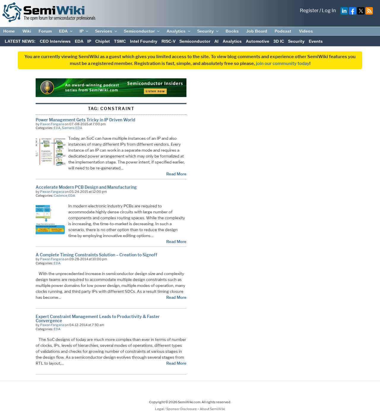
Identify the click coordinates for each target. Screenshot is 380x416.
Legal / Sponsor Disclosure (176, 409)
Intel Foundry (143, 41)
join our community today (282, 63)
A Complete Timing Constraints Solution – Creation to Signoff (96, 254)
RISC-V (168, 41)
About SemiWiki (212, 409)
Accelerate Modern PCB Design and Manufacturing (86, 187)
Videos (306, 31)
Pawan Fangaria (52, 124)
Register (309, 10)
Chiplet (102, 41)
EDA (63, 31)
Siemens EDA (72, 128)
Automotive (257, 41)
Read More (176, 174)
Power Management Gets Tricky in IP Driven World (85, 119)
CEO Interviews (55, 41)
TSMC (120, 41)
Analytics (176, 31)
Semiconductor (139, 31)
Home (9, 31)
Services (103, 31)
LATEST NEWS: (20, 41)
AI (216, 41)
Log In (329, 10)
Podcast (283, 31)
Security (205, 31)
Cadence (60, 195)
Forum (45, 31)
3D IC (278, 41)
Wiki (27, 31)
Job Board (256, 31)
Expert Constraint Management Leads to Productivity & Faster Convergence (98, 318)
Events (316, 41)
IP (81, 31)
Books (232, 31)
